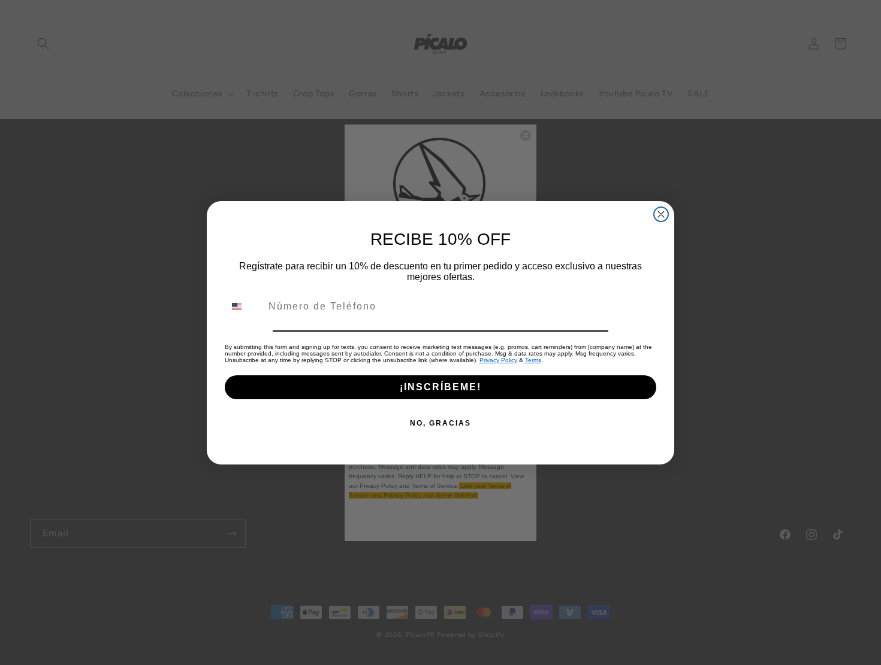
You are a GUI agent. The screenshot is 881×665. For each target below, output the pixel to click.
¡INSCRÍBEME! (440, 387)
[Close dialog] (661, 214)
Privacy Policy (498, 360)
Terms (533, 360)
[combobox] (244, 306)
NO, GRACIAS (440, 423)
